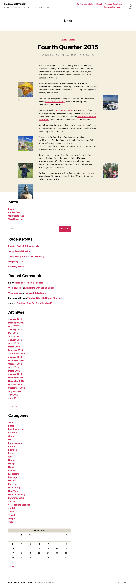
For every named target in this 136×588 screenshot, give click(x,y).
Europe (11, 446)
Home (11, 467)
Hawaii (11, 460)
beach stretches (16, 429)
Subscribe (13, 406)
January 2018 (15, 319)
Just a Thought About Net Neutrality (26, 256)
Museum (12, 484)
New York (13, 491)
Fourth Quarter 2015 (68, 47)
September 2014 (16, 353)
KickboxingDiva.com (15, 4)
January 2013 (15, 374)
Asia (10, 422)
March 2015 (14, 346)
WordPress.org (15, 219)
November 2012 (16, 381)
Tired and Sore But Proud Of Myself (44, 298)
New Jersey (14, 487)
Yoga (10, 522)
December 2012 (16, 377)
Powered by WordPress (44, 582)
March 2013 (14, 371)
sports (11, 501)
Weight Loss (14, 288)
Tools (11, 511)
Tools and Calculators (113, 4)
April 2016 (13, 336)
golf (10, 456)
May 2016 (13, 333)
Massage (12, 477)
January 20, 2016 (71, 55)
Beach (11, 426)
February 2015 (15, 350)
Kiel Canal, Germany (55, 101)
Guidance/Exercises (112, 7)
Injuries (12, 470)
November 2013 (16, 360)
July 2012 (13, 395)
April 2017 (13, 326)
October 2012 (15, 384)
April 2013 (13, 367)
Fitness (12, 453)
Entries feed (14, 212)
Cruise (64, 39)
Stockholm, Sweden (64, 110)
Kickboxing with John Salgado (39, 288)
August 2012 (14, 391)
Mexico (12, 480)
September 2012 (16, 388)
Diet (10, 439)
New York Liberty (16, 494)
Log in (11, 209)
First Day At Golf (16, 266)
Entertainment (15, 443)
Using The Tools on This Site (28, 283)
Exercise (12, 450)
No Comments (88, 55)
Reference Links (16, 498)
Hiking (11, 463)
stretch (11, 508)
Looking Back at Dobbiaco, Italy (23, 246)
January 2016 (15, 340)
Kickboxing (13, 474)
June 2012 (13, 398)
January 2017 (15, 329)
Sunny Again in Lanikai (19, 251)
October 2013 (15, 364)
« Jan (12, 567)
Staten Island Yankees (19, 505)
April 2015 (13, 343)
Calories (12, 432)
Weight (12, 518)
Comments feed (16, 216)
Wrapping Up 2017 (17, 261)
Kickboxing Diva (53, 55)
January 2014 (15, 357)
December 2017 (16, 323)
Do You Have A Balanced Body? (89, 4)
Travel (72, 39)
